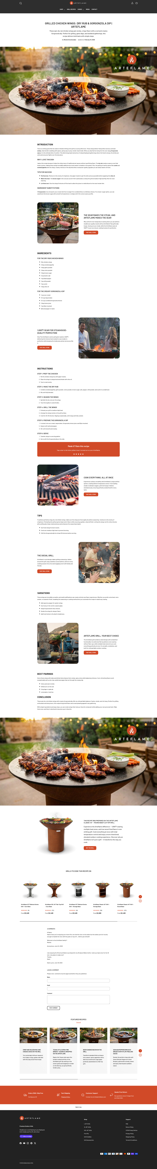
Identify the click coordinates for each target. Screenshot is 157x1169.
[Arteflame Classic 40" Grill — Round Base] (126, 889)
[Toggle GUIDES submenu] (83, 10)
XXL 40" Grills (88, 1130)
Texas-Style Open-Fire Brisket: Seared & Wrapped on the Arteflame (62, 1051)
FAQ (127, 1124)
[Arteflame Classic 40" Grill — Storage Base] (102, 889)
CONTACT (94, 9)
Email (48, 985)
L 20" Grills (87, 1124)
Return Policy (129, 1127)
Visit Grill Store (91, 232)
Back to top (78, 1107)
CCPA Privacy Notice (131, 1130)
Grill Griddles (87, 1137)
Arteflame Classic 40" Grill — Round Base (125, 905)
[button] (136, 3)
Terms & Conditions (131, 1140)
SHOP (61, 9)
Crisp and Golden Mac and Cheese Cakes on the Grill (32, 1050)
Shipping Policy (130, 1137)
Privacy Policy (130, 1133)
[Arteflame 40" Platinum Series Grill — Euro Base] (30, 889)
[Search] (20, 3)
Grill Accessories (89, 1140)
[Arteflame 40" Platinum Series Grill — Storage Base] (78, 889)
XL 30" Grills (87, 1127)
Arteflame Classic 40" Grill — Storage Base (101, 905)
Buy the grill (90, 848)
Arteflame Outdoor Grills (28, 1163)
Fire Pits (86, 1133)
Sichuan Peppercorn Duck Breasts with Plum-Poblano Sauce (123, 1051)
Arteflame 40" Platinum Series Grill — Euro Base (30, 905)
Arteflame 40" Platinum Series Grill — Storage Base (78, 905)
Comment (49, 993)
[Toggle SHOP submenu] (64, 10)
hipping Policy (66, 1097)
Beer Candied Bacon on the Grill (92, 1050)
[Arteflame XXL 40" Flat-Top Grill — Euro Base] (54, 889)
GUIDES (80, 9)
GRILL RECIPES (71, 9)
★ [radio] (74, 454)
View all (78, 1022)
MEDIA (88, 9)
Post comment (53, 1008)
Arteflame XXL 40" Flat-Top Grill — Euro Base (54, 905)
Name (48, 977)
